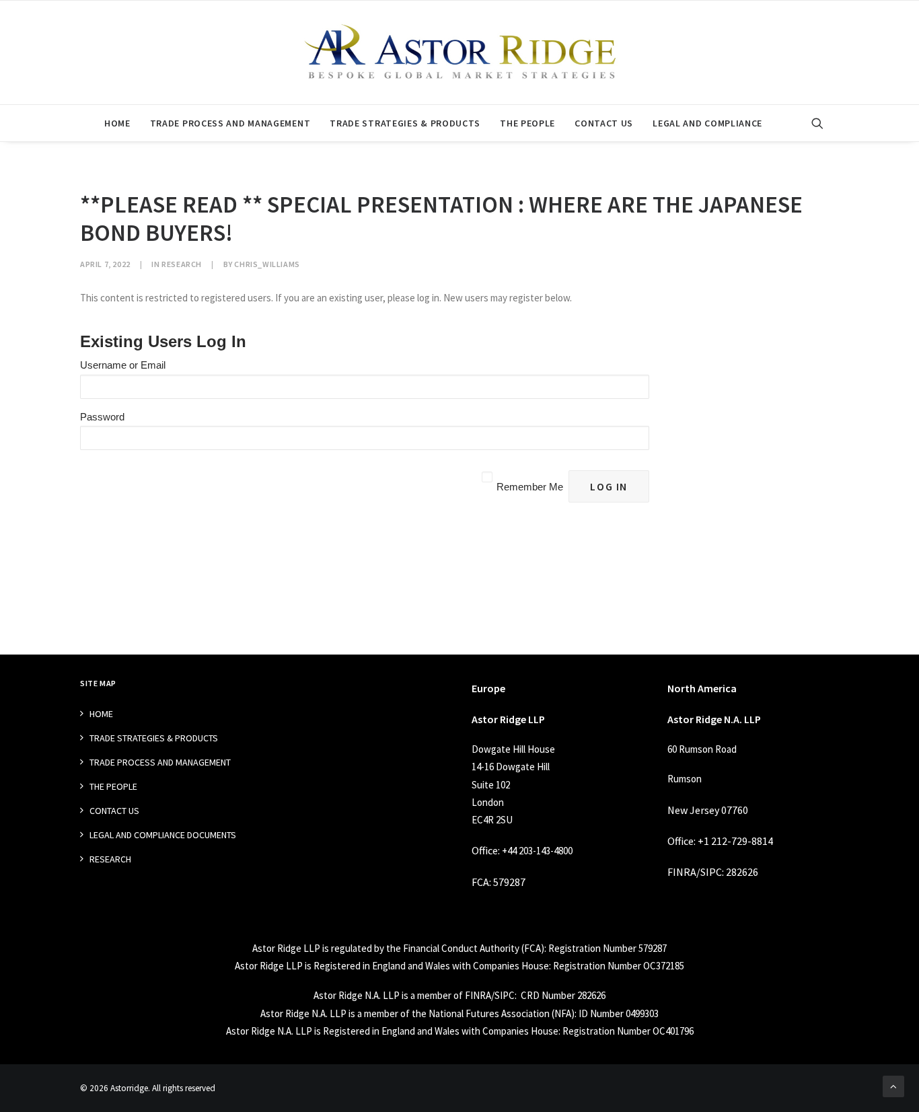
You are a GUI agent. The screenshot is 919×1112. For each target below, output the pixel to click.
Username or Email (123, 365)
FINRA (681, 872)
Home (117, 123)
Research (181, 264)
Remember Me (530, 486)
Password (102, 416)
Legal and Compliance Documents (162, 835)
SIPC (711, 872)
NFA (562, 1013)
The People (527, 123)
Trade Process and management (230, 123)
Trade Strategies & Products (405, 123)
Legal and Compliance (707, 123)
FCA (480, 882)
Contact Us (604, 123)
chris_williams (266, 264)
